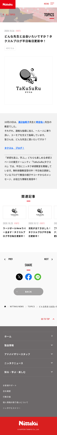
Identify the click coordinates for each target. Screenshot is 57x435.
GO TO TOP (45, 319)
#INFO (18, 31)
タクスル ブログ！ (14, 148)
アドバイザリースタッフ (17, 354)
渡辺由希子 (23, 122)
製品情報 (9, 345)
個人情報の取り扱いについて (15, 402)
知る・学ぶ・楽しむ (15, 372)
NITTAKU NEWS (17, 306)
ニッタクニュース (13, 363)
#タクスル (10, 48)
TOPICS (31, 306)
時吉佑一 (40, 122)
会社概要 (7, 391)
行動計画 (7, 396)
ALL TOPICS (10, 14)
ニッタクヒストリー (11, 408)
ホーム (7, 336)
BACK (28, 291)
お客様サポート (9, 385)
